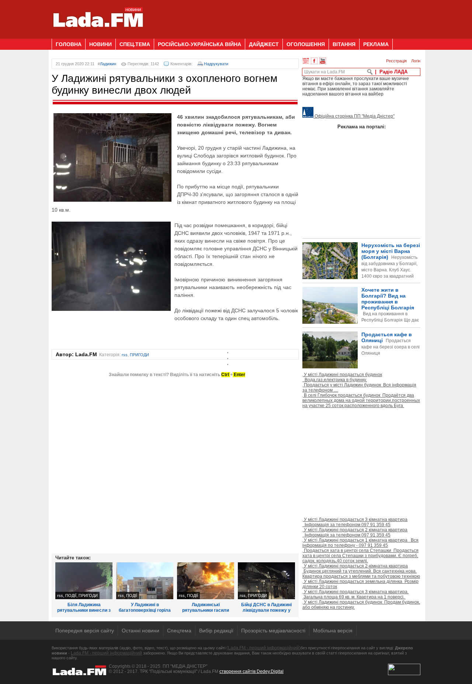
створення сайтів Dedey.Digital (251, 671)
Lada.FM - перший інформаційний (106, 653)
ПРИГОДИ (139, 355)
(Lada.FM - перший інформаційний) (263, 647)
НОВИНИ (100, 44)
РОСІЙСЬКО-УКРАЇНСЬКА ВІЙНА (199, 44)
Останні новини (140, 630)
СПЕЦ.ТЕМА (134, 44)
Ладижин (108, 64)
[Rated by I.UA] (404, 673)
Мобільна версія (333, 630)
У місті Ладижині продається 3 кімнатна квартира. (355, 594)
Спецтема (179, 630)
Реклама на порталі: (361, 126)
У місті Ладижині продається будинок (342, 377)
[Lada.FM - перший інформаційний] (98, 35)
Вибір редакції (216, 630)
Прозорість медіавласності (273, 630)
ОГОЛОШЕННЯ (306, 44)
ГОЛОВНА (68, 44)
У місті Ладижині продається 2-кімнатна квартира (361, 571)
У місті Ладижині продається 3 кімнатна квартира (354, 522)
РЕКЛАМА (376, 44)
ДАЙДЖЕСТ (264, 44)
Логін (415, 61)
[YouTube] (322, 61)
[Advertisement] (286, 16)
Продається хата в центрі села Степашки (360, 555)
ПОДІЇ (70, 595)
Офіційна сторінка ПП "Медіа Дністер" (354, 116)
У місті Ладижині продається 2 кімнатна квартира (354, 532)
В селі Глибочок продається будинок (361, 400)
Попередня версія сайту (84, 630)
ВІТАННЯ (344, 44)
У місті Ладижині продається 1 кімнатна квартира (360, 543)
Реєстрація (396, 61)
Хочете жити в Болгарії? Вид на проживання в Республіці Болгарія (360, 317)
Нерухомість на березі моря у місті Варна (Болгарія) (390, 266)
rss (125, 355)
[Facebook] (314, 61)
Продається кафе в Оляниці (390, 343)
